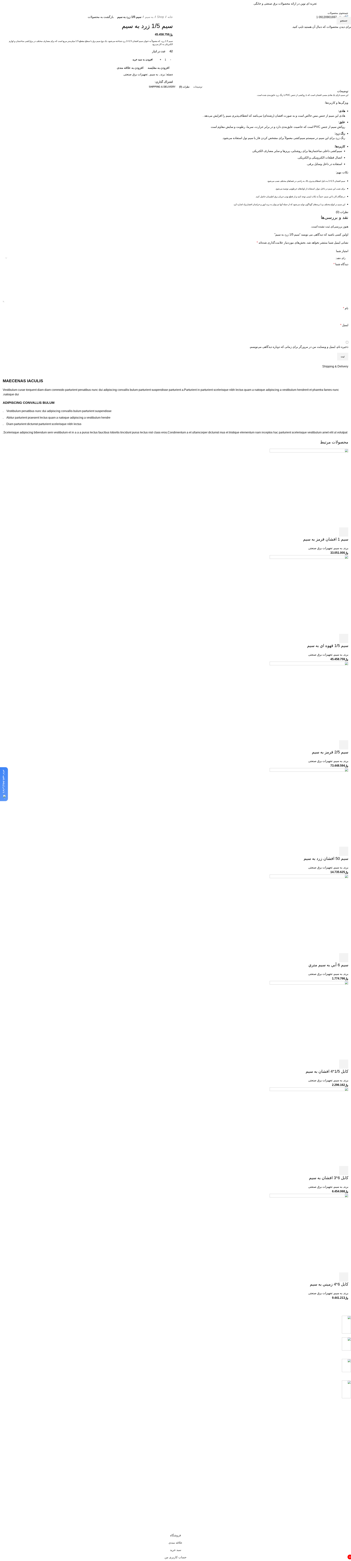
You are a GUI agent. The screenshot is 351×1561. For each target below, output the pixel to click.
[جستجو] (251, 3)
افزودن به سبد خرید (143, 59)
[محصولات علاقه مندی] (34, 3)
